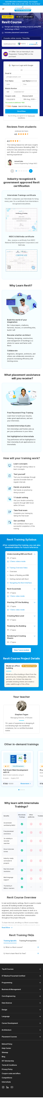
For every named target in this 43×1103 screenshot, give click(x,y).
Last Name (29, 81)
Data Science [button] (7, 1003)
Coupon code (10, 96)
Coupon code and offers (11, 1073)
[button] (3, 9)
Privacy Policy (7, 1069)
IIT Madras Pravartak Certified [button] (13, 976)
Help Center (6, 1048)
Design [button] (4, 1010)
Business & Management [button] (11, 989)
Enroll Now (21, 111)
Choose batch (27, 96)
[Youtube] (12, 1087)
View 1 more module (21, 650)
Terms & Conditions (9, 1065)
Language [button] (6, 1016)
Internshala (6, 1082)
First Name (9, 81)
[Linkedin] (7, 1087)
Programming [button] (7, 983)
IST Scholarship (8, 1061)
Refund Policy (7, 1044)
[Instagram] (3, 1087)
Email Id (8, 73)
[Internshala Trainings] (23, 9)
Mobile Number (11, 88)
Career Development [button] (10, 1023)
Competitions (7, 1078)
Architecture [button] (6, 1030)
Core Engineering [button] (8, 996)
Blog (3, 1057)
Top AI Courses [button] (7, 969)
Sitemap (5, 1052)
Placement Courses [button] (9, 1037)
